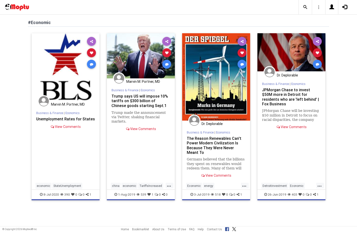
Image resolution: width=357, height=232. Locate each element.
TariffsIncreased (150, 186)
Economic (194, 186)
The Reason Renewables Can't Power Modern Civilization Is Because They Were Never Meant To (214, 145)
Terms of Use (177, 229)
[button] (305, 7)
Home (125, 229)
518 (218, 194)
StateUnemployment (67, 186)
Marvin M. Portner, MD (68, 104)
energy (208, 186)
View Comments (67, 126)
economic (43, 186)
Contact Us (214, 229)
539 (143, 194)
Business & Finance (49, 113)
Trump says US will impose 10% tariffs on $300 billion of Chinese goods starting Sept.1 (139, 101)
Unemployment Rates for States (65, 118)
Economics (72, 113)
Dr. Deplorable (212, 124)
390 (67, 194)
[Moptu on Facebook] (227, 228)
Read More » (65, 67)
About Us (158, 229)
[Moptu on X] (234, 228)
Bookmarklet (140, 229)
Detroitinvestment (275, 186)
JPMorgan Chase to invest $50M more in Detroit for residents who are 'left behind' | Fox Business (290, 96)
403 (294, 194)
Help (201, 229)
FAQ (192, 229)
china (115, 186)
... (169, 185)
